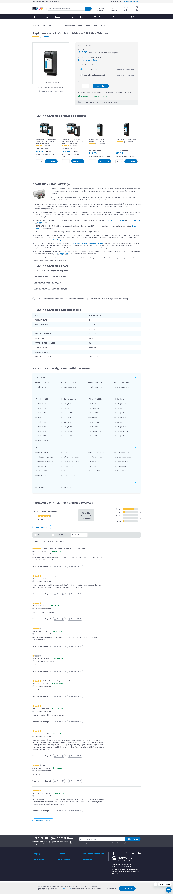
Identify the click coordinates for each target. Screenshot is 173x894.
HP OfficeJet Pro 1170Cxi (70, 457)
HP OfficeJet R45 (41, 466)
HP (35, 17)
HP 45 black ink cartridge (115, 220)
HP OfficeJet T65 (41, 475)
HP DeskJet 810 (93, 413)
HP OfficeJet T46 (120, 471)
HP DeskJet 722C (120, 408)
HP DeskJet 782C (67, 413)
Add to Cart (51, 161)
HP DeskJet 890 (40, 431)
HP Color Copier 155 (121, 382)
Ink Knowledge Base (60, 254)
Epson (46, 17)
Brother (58, 17)
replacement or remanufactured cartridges (88, 243)
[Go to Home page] (37, 8)
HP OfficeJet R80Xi (41, 471)
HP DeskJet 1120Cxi (95, 399)
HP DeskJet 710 (97, 96)
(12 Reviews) (44, 37)
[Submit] (88, 9)
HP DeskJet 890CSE (121, 431)
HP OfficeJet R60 (67, 466)
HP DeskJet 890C (67, 431)
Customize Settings (110, 888)
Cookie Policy (67, 888)
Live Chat (137, 1)
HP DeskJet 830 (40, 422)
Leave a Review (42, 527)
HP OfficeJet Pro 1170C (122, 452)
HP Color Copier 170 (68, 387)
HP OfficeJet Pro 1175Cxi (70, 462)
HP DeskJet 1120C (41, 399)
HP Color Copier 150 (95, 382)
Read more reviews (43, 820)
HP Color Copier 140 (42, 382)
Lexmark (83, 17)
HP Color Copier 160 (42, 387)
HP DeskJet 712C (120, 404)
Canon (70, 17)
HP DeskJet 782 (40, 413)
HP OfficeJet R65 (94, 466)
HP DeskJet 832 (93, 422)
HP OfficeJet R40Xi (121, 462)
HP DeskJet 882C (120, 427)
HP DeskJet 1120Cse (68, 399)
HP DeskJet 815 (93, 417)
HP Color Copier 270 (121, 387)
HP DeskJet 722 (93, 408)
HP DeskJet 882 (93, 427)
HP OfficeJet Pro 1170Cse (44, 457)
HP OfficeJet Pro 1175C (122, 457)
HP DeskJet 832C (120, 422)
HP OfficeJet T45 (67, 471)
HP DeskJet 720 (40, 408)
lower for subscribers (111, 102)
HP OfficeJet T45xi (94, 471)
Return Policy (56, 240)
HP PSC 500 (39, 487)
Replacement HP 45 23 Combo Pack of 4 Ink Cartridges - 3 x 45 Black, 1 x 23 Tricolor (46, 141)
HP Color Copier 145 (68, 382)
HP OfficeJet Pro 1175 (96, 457)
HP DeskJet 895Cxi (41, 440)
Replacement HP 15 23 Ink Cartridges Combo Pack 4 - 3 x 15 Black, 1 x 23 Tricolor (72, 141)
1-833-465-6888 (127, 1)
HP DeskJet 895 (67, 436)
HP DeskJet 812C (67, 417)
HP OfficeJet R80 (120, 466)
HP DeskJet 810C (120, 413)
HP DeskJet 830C (67, 422)
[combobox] (69, 9)
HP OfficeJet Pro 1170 (96, 452)
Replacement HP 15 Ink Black (126, 139)
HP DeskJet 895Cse (121, 436)
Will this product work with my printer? (51, 88)
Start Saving (133, 839)
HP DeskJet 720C (67, 408)
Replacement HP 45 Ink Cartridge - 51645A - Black (98, 140)
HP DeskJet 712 (93, 404)
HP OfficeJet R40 (94, 462)
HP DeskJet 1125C (120, 399)
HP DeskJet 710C (67, 404)
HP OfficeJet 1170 (41, 452)
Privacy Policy (121, 843)
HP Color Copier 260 (95, 387)
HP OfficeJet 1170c (68, 452)
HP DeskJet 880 (40, 427)
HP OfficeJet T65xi (68, 475)
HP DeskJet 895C (94, 436)
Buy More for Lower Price (87, 60)
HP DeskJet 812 (40, 417)
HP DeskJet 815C (120, 417)
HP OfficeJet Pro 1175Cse (44, 462)
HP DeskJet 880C (67, 427)
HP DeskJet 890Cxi (41, 436)
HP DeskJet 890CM (94, 431)
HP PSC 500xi (66, 487)
